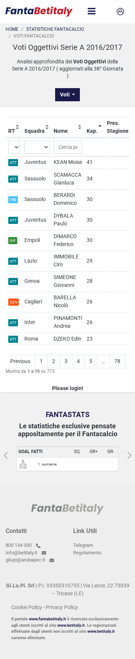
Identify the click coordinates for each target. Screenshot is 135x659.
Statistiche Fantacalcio (55, 29)
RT (11, 131)
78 (117, 361)
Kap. (92, 131)
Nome (61, 131)
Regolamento (87, 552)
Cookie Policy (26, 607)
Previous (20, 361)
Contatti (16, 530)
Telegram (83, 545)
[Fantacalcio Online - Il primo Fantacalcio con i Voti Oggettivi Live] (39, 11)
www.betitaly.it (71, 625)
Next (129, 452)
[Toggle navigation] (91, 12)
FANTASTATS (68, 414)
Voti (65, 95)
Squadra (34, 131)
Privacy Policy (62, 607)
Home (12, 29)
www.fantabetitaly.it (47, 619)
